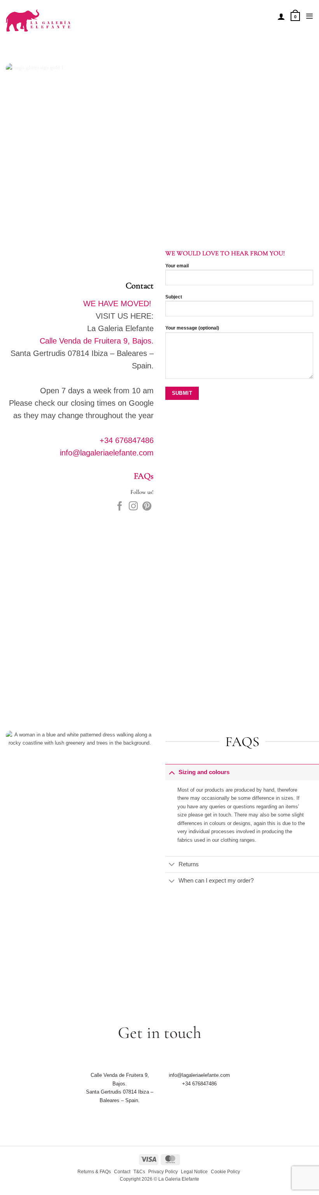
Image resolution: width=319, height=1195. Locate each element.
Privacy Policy (163, 1171)
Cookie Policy (225, 1171)
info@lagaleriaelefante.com (107, 452)
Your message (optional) (192, 328)
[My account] (281, 16)
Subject (173, 297)
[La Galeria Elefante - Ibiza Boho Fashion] (64, 16)
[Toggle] (171, 772)
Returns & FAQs (94, 1171)
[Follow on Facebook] (119, 507)
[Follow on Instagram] (133, 507)
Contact (122, 1171)
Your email (177, 266)
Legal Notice (194, 1171)
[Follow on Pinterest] (146, 507)
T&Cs (139, 1171)
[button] (295, 16)
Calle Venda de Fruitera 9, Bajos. (97, 341)
